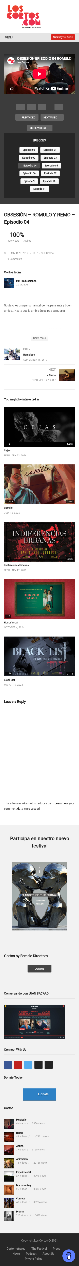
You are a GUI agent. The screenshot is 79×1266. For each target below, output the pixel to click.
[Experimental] (9, 1176)
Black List (9, 680)
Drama (50, 253)
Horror (19, 1132)
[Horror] (9, 1137)
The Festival (39, 1248)
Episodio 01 (50, 149)
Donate (43, 1094)
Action (19, 1146)
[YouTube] (18, 1065)
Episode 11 (39, 188)
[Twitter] (28, 1065)
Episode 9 (29, 181)
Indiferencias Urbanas (16, 565)
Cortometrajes (16, 1248)
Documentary (23, 1185)
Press (56, 1248)
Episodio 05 (51, 165)
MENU (9, 37)
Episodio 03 (50, 157)
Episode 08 (29, 149)
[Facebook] (8, 1065)
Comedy (21, 1198)
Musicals (21, 1119)
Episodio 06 (29, 173)
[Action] (9, 1150)
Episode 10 (49, 181)
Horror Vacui (11, 622)
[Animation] (9, 1163)
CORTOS (39, 968)
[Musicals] (9, 1124)
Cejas (7, 450)
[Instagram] (38, 1065)
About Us (48, 1253)
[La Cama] (39, 379)
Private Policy (33, 1258)
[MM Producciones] (9, 283)
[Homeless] (39, 358)
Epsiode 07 (50, 173)
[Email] (49, 1065)
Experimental (23, 1172)
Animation (22, 1159)
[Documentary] (9, 1190)
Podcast (31, 1253)
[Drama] (9, 1216)
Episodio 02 (28, 157)
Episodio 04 (29, 165)
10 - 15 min (39, 253)
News (16, 1253)
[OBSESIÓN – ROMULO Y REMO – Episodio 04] (39, 427)
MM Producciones (26, 281)
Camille (8, 507)
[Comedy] (9, 1203)
